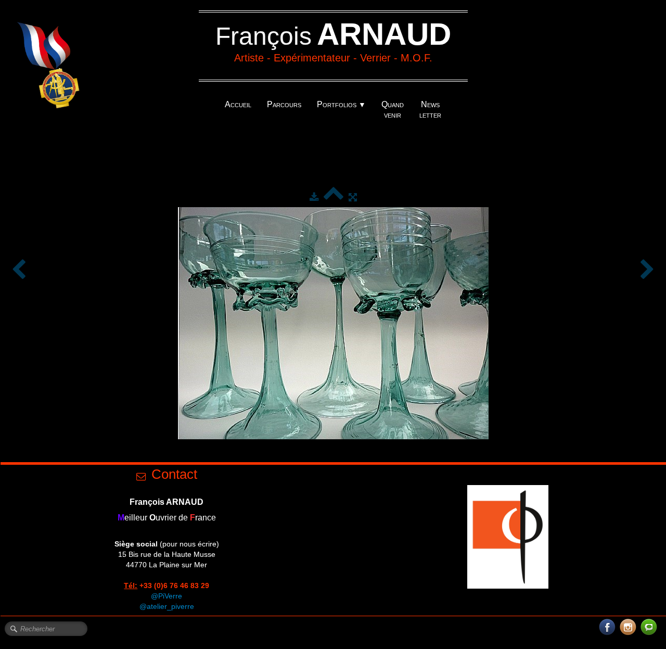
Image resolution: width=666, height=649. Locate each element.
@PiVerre (166, 596)
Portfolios (341, 104)
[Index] (333, 197)
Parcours (284, 104)
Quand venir (392, 109)
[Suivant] (647, 270)
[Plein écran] (353, 197)
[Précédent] (19, 270)
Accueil (238, 104)
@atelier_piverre (166, 606)
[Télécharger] (314, 197)
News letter (430, 109)
